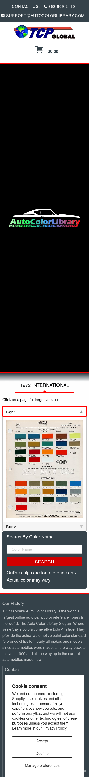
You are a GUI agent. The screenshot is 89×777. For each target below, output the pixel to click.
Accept (42, 740)
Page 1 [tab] (11, 412)
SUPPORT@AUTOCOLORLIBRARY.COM (45, 15)
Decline (42, 753)
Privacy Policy (55, 728)
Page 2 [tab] (11, 526)
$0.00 (52, 51)
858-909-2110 (61, 6)
